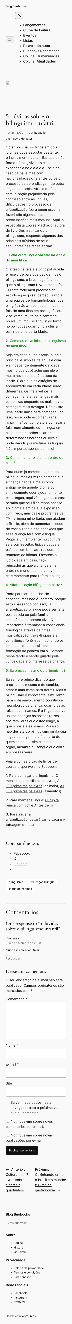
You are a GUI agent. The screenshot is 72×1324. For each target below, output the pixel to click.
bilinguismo (16, 882)
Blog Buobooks (16, 6)
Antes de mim (45, 805)
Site (9, 1083)
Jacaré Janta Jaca (44, 819)
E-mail (12, 1064)
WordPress (29, 1316)
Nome (12, 1045)
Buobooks (49, 767)
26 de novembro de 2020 (24, 943)
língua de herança (20, 888)
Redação (40, 132)
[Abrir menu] (10, 40)
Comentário (16, 999)
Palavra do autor (21, 138)
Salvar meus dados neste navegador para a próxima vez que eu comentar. (35, 1108)
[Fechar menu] (19, 15)
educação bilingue (42, 882)
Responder (13, 958)
